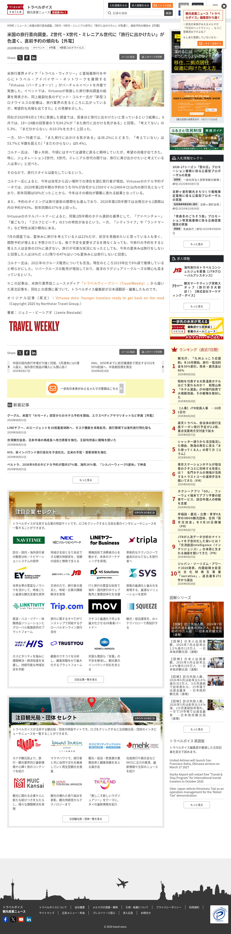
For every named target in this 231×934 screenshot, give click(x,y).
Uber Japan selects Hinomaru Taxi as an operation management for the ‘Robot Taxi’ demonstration (197, 791)
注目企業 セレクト (36, 511)
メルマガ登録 (164, 5)
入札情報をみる (118, 5)
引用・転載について (137, 907)
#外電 (52, 47)
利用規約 (194, 907)
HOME (10, 25)
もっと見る (85, 480)
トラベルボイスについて (53, 907)
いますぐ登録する (211, 43)
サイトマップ (46, 913)
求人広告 (128, 913)
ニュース (22, 25)
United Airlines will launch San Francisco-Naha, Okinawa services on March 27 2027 (195, 763)
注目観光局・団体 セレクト (46, 717)
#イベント (39, 47)
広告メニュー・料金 (73, 913)
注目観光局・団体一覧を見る (85, 819)
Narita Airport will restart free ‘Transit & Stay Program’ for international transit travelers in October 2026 (196, 777)
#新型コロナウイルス (72, 47)
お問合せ (146, 913)
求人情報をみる (140, 5)
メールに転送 (128, 56)
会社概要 (80, 907)
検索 (168, 13)
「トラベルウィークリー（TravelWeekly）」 (115, 283)
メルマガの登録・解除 (105, 907)
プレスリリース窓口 (104, 913)
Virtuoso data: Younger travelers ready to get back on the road (110, 297)
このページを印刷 (153, 56)
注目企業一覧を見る (85, 679)
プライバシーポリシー (168, 907)
